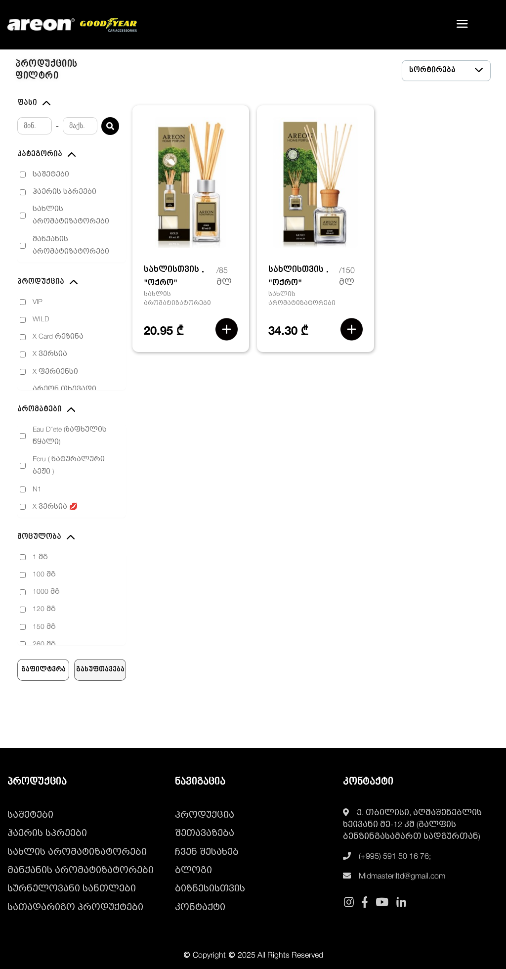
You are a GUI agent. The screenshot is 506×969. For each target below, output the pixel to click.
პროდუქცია (204, 815)
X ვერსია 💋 (55, 507)
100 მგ (44, 575)
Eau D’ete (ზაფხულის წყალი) (70, 436)
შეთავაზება (204, 833)
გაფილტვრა (43, 669)
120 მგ (44, 609)
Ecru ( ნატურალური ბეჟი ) (69, 465)
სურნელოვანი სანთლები (71, 889)
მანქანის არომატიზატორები (71, 245)
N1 (37, 489)
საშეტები (51, 175)
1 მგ (40, 557)
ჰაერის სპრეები (64, 192)
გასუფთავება (100, 669)
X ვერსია (50, 354)
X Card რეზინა (58, 337)
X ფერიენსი (55, 372)
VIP (37, 302)
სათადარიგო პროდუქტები (75, 908)
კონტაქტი (200, 908)
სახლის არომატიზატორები (71, 215)
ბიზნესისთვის (210, 889)
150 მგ (44, 627)
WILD (41, 319)
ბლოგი (193, 871)
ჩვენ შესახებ (207, 852)
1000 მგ (46, 592)
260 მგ (44, 644)
